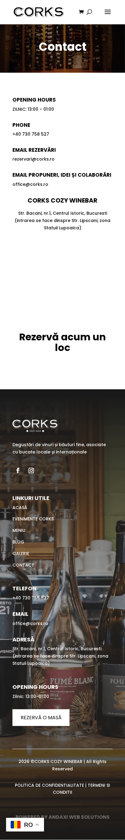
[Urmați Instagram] (31, 470)
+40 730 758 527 (30, 134)
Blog (18, 542)
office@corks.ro (30, 184)
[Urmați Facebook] (17, 470)
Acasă (19, 508)
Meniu (18, 530)
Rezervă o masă (41, 717)
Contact (23, 565)
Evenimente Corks (33, 519)
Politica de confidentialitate (49, 785)
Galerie (20, 553)
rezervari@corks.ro (33, 159)
